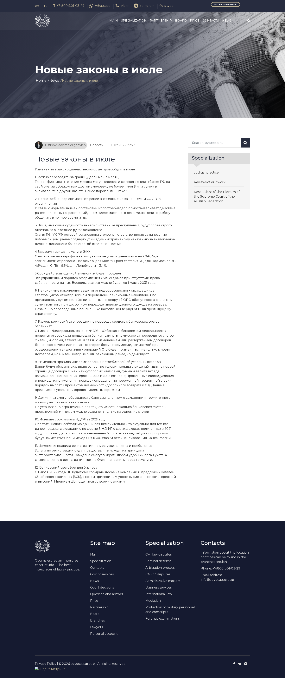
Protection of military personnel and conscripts (170, 609)
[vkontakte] (239, 664)
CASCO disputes (157, 574)
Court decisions (102, 587)
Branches (97, 620)
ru (46, 6)
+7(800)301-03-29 (70, 6)
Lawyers (96, 627)
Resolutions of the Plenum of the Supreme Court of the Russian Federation (217, 196)
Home (41, 80)
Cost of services (102, 574)
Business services (158, 587)
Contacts (211, 20)
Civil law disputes (158, 554)
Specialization (134, 20)
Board (181, 20)
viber (125, 6)
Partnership (161, 20)
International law (158, 594)
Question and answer (106, 594)
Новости (97, 145)
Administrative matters (162, 581)
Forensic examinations (162, 618)
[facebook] (234, 664)
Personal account (104, 633)
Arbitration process (159, 567)
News (227, 20)
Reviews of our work (209, 182)
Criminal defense (158, 561)
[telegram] (245, 664)
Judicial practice (206, 172)
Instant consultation (225, 4)
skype (169, 6)
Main (113, 20)
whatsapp (103, 6)
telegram (147, 6)
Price (194, 20)
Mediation (153, 600)
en (37, 6)
